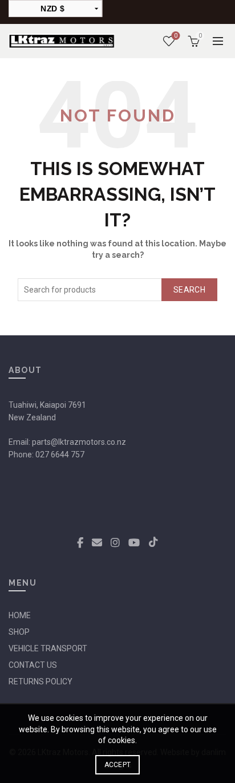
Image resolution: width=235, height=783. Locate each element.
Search (189, 289)
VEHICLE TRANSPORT (48, 648)
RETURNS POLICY (40, 681)
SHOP (19, 631)
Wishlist (175, 36)
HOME (20, 615)
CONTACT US (33, 665)
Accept (117, 765)
